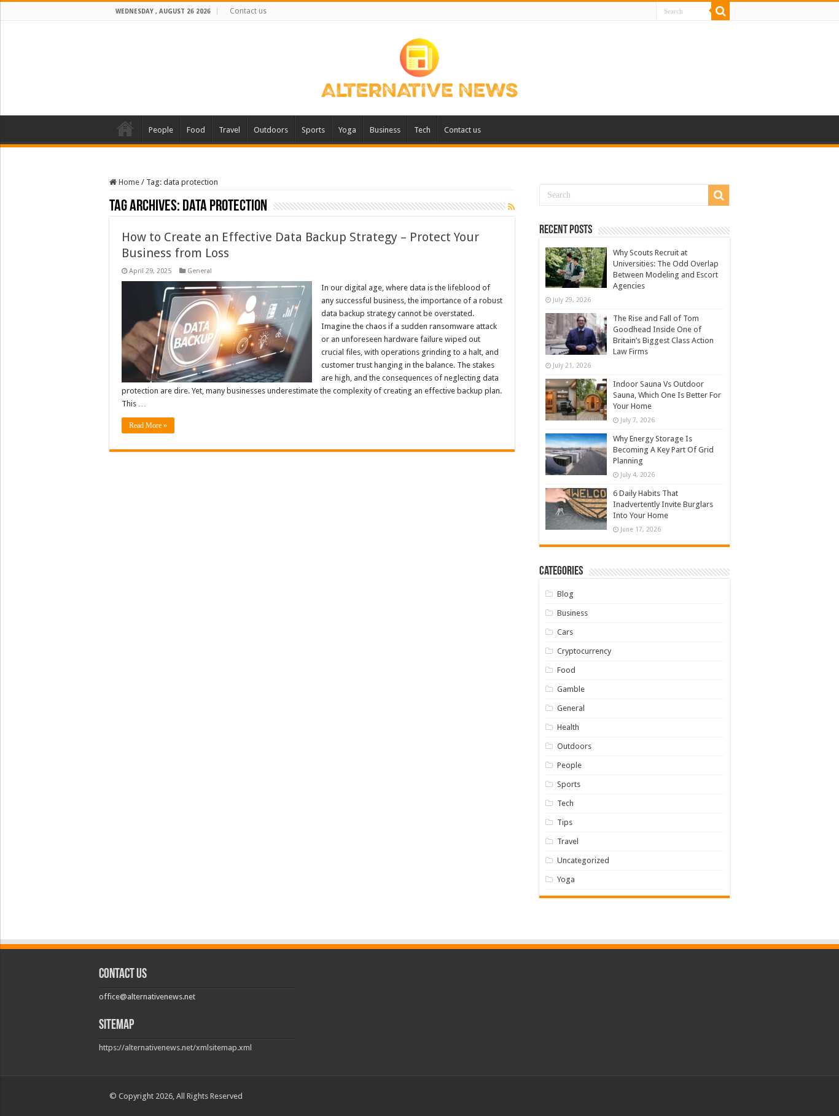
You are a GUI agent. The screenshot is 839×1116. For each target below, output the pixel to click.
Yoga (347, 129)
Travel (229, 129)
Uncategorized (583, 860)
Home (125, 128)
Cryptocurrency (584, 651)
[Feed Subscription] (511, 207)
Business (385, 129)
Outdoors (271, 129)
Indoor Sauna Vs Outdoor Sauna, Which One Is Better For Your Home (667, 395)
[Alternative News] (419, 65)
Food (196, 129)
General (199, 271)
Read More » (148, 425)
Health (568, 727)
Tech (422, 129)
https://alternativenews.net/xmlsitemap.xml (175, 1047)
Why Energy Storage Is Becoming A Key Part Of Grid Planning (663, 449)
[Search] (720, 11)
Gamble (571, 689)
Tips (564, 822)
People (161, 129)
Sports (313, 129)
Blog (565, 594)
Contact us (248, 11)
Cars (565, 632)
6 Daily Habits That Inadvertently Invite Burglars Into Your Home (663, 504)
